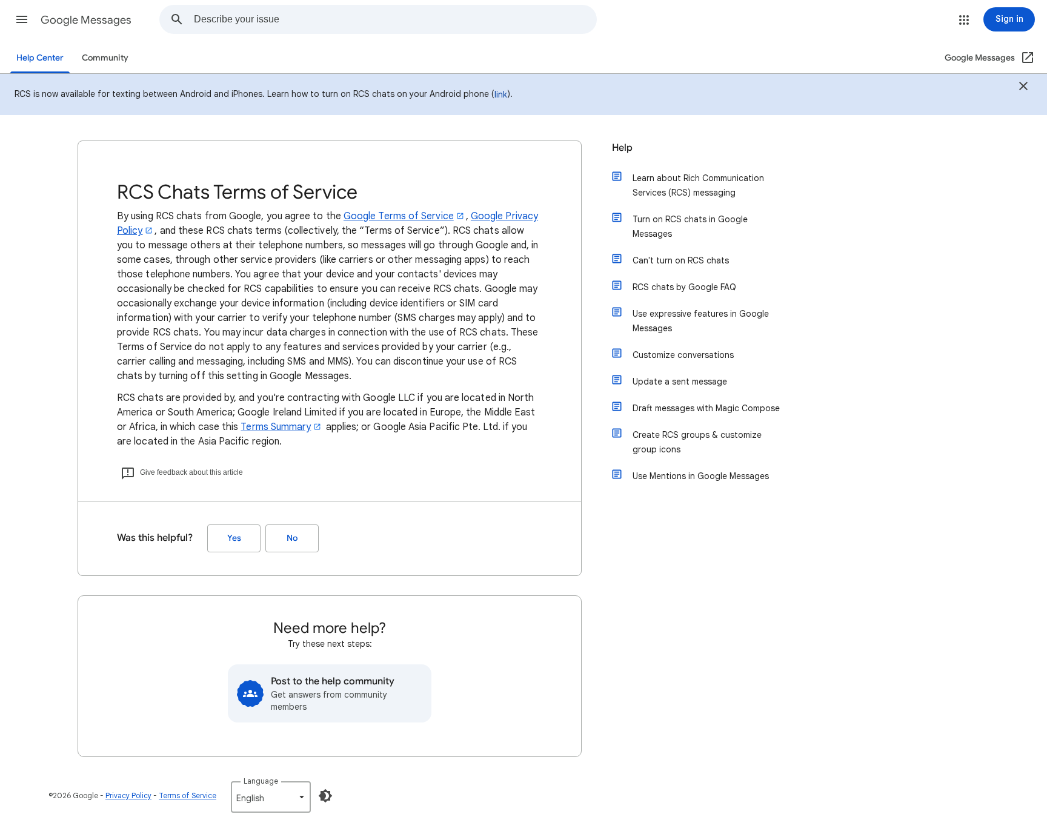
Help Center (40, 58)
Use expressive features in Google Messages (701, 321)
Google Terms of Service (399, 216)
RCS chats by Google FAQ (684, 287)
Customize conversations (683, 354)
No (292, 538)
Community (105, 58)
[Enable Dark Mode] (325, 795)
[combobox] (395, 19)
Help (622, 148)
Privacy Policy (128, 795)
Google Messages (86, 20)
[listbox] (271, 797)
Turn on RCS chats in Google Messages (690, 226)
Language (261, 780)
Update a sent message (680, 381)
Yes (234, 538)
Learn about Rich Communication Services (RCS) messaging (698, 185)
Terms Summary (276, 427)
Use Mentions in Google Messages (701, 476)
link (500, 94)
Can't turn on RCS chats (681, 260)
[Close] (1023, 87)
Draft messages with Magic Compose (706, 408)
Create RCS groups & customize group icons (697, 442)
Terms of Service (187, 795)
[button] (21, 19)
